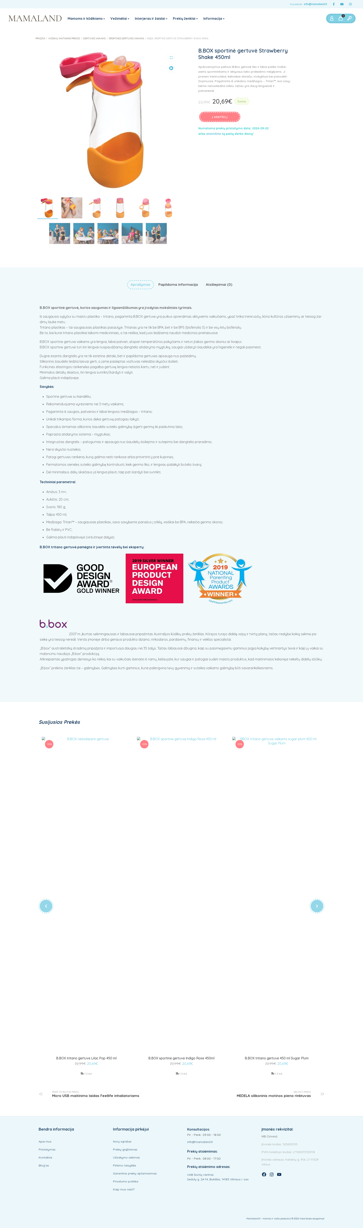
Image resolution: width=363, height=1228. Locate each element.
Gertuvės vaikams (94, 38)
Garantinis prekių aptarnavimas (135, 1173)
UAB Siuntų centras (200, 1175)
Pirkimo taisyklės (124, 1165)
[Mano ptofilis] (331, 18)
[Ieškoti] (349, 18)
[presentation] (46, 906)
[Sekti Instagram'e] (350, 4)
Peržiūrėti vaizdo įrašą (171, 68)
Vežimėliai (118, 18)
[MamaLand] (35, 18)
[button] (171, 58)
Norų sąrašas (122, 1141)
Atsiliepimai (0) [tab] (219, 284)
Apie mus (45, 1141)
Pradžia (40, 38)
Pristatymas (47, 1149)
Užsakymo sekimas (126, 1157)
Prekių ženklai (184, 18)
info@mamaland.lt (315, 4)
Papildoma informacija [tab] (178, 284)
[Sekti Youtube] (342, 4)
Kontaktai (45, 1157)
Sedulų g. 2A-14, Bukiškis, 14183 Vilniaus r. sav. (218, 1179)
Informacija (212, 18)
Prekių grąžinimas (125, 1149)
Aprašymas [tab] (140, 284)
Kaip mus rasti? (123, 1189)
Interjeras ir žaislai (150, 18)
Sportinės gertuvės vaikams (126, 38)
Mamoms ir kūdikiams (85, 18)
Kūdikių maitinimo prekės (64, 38)
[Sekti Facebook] (333, 4)
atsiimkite (213, 134)
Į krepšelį (220, 117)
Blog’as (44, 1165)
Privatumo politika (125, 1181)
